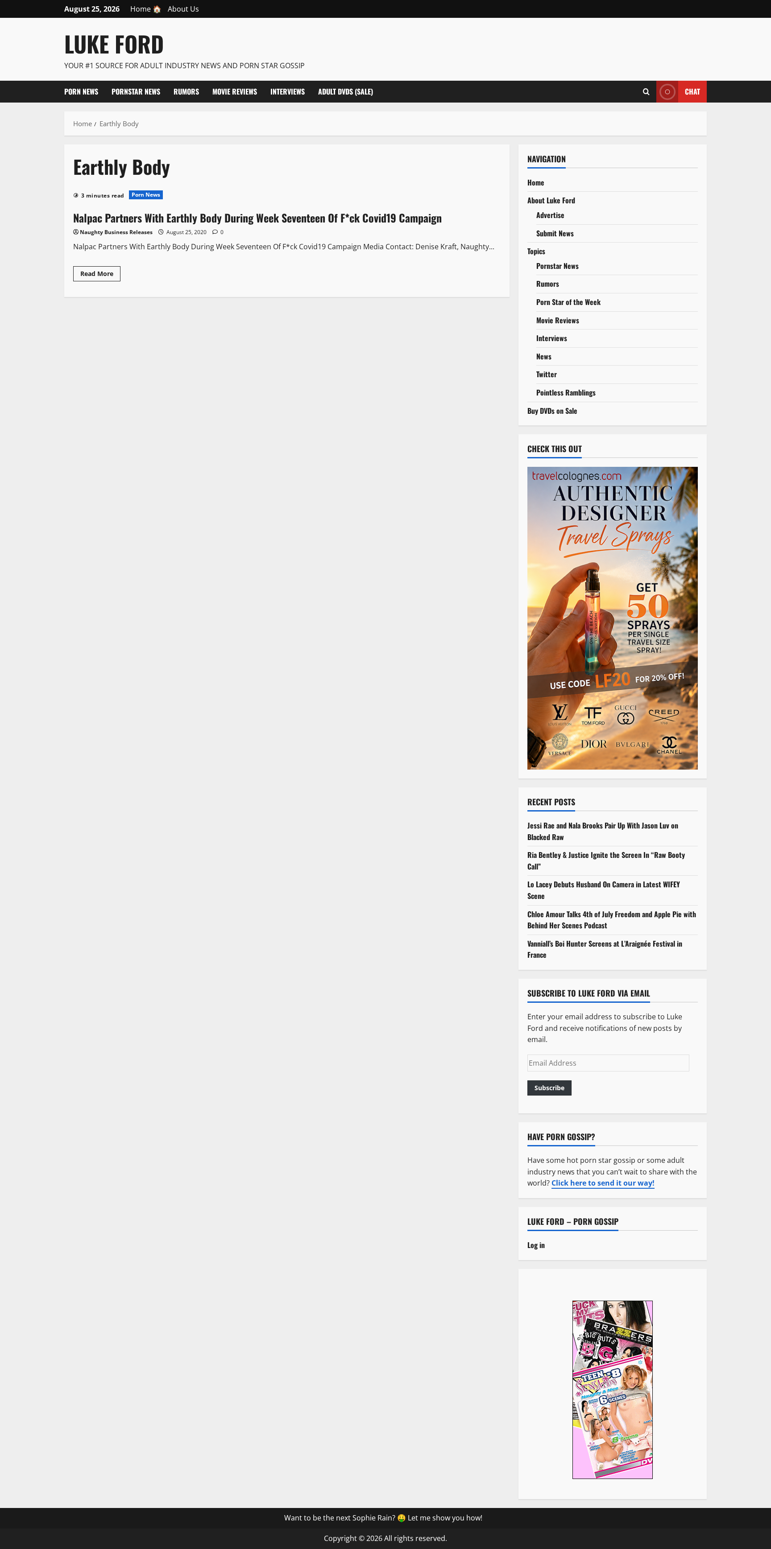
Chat (692, 91)
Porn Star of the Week (568, 302)
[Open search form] (646, 91)
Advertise (550, 215)
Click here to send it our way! (603, 1183)
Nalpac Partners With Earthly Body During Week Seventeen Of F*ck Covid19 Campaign (257, 218)
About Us (183, 9)
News (543, 356)
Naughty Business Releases (116, 232)
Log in (536, 1245)
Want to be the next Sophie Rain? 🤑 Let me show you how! (383, 1518)
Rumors (186, 91)
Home (535, 182)
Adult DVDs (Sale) (345, 91)
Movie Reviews (234, 91)
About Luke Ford (551, 200)
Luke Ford (114, 43)
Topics (536, 251)
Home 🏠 (146, 9)
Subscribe (549, 1087)
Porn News (81, 91)
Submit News (555, 233)
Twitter (546, 374)
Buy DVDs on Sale (552, 410)
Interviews (287, 91)
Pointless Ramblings (566, 392)
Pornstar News (136, 91)
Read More (100, 275)
